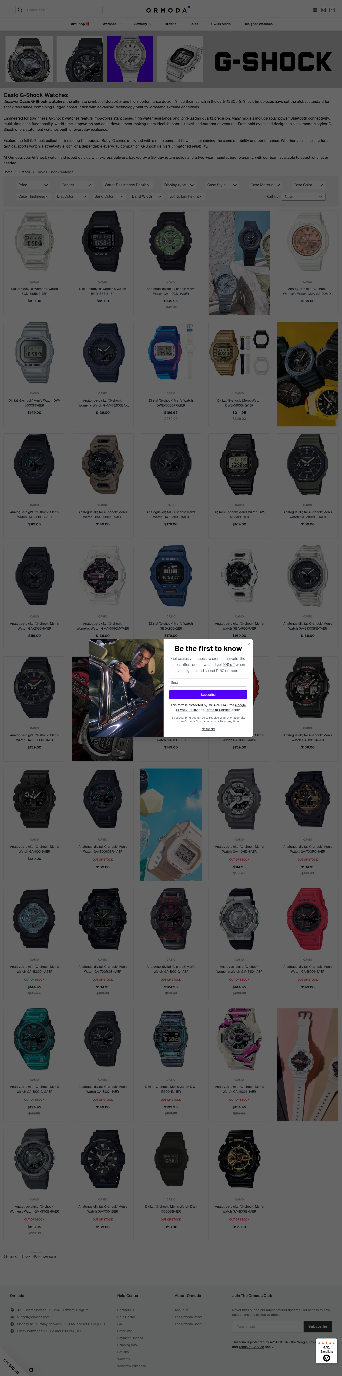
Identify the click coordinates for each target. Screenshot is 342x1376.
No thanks (208, 729)
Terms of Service (218, 710)
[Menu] (334, 1341)
